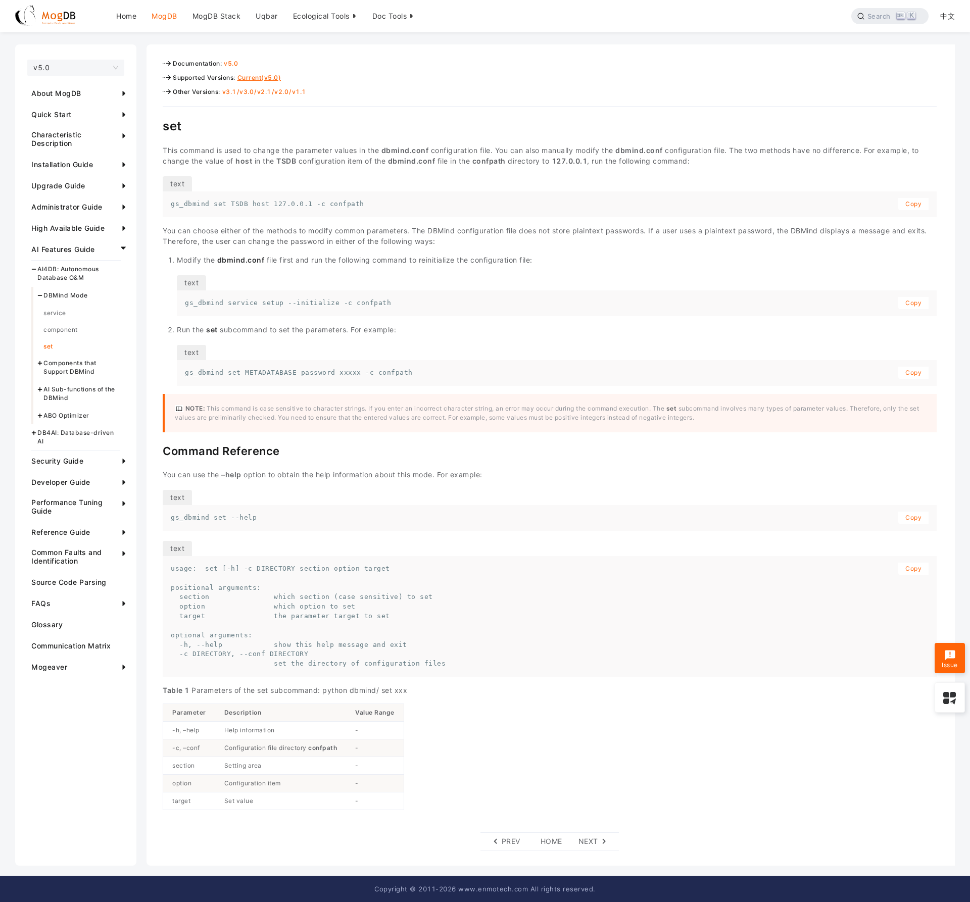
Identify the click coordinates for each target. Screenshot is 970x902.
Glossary (47, 624)
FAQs (41, 603)
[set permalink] (155, 125)
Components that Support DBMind (69, 367)
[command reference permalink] (155, 450)
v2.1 (264, 91)
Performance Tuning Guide (67, 506)
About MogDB (56, 93)
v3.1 (229, 91)
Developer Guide (60, 482)
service (54, 313)
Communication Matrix (71, 645)
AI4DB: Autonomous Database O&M (68, 273)
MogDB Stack (216, 16)
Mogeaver (49, 667)
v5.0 (231, 63)
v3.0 (246, 91)
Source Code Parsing (69, 582)
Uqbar (267, 16)
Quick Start (51, 114)
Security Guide (57, 461)
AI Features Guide (63, 249)
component (60, 329)
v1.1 (299, 91)
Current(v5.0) (259, 77)
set (48, 346)
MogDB (164, 16)
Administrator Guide (67, 207)
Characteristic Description (56, 138)
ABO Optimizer (66, 415)
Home (126, 16)
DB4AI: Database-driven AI (75, 437)
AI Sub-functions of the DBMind (79, 393)
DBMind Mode (65, 295)
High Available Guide (68, 228)
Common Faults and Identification (66, 556)
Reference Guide (60, 532)
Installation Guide (62, 164)
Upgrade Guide (58, 185)
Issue (950, 665)
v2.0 (281, 91)
